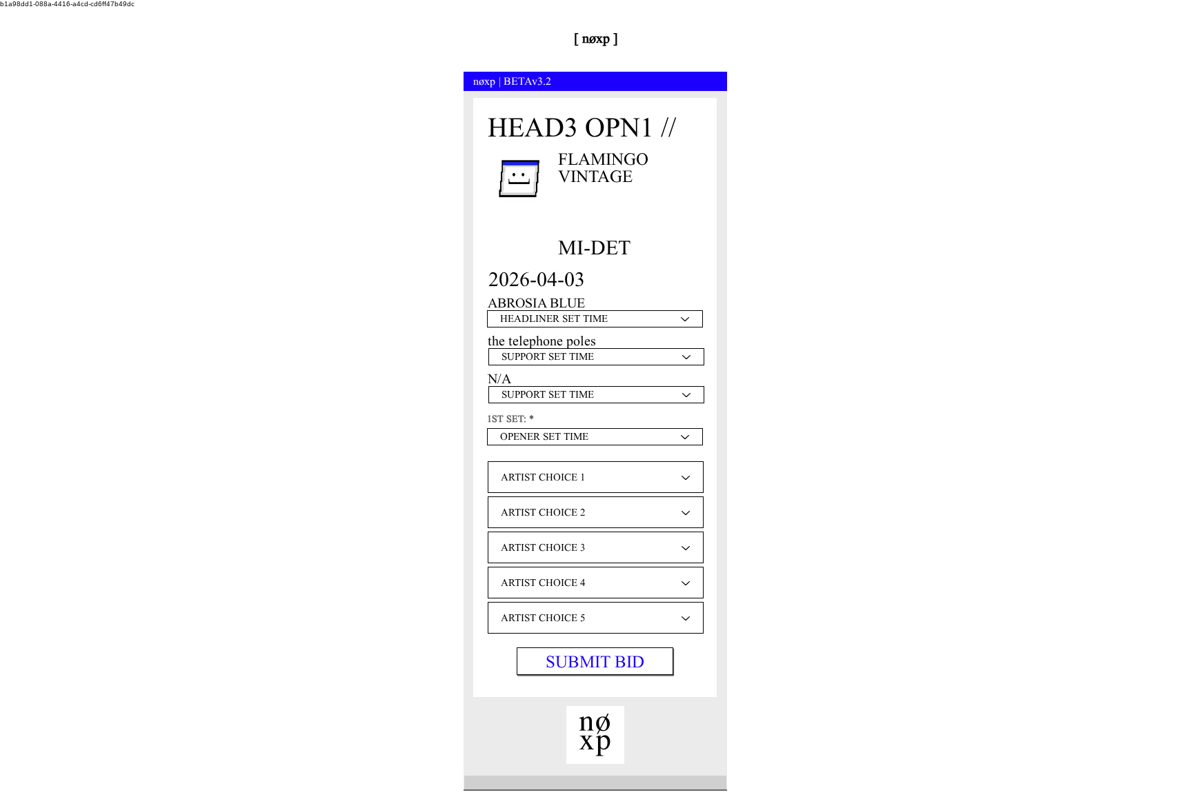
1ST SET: (506, 419)
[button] (595, 661)
